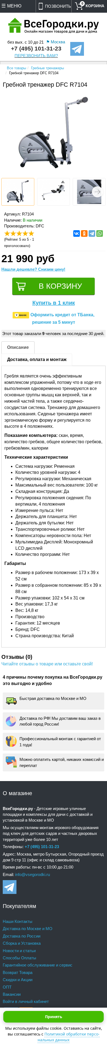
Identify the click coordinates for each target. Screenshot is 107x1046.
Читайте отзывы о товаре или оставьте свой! (47, 664)
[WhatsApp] (99, 233)
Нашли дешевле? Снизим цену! (33, 269)
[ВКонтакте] (76, 233)
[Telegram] (92, 233)
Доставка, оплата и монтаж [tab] (36, 359)
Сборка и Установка (22, 943)
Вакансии (12, 994)
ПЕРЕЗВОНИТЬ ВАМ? (36, 56)
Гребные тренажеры (47, 68)
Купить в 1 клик (53, 303)
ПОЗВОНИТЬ (58, 6)
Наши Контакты (17, 921)
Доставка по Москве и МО (27, 928)
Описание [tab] (18, 347)
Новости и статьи (19, 950)
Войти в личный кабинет (26, 1001)
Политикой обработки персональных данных (69, 1036)
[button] (97, 191)
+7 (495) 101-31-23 (36, 48)
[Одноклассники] (84, 233)
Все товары (16, 68)
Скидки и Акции (17, 979)
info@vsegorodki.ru (32, 874)
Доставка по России (21, 936)
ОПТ (7, 987)
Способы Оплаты (19, 957)
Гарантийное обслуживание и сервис (37, 965)
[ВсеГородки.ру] (53, 26)
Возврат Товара (17, 972)
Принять (53, 1016)
